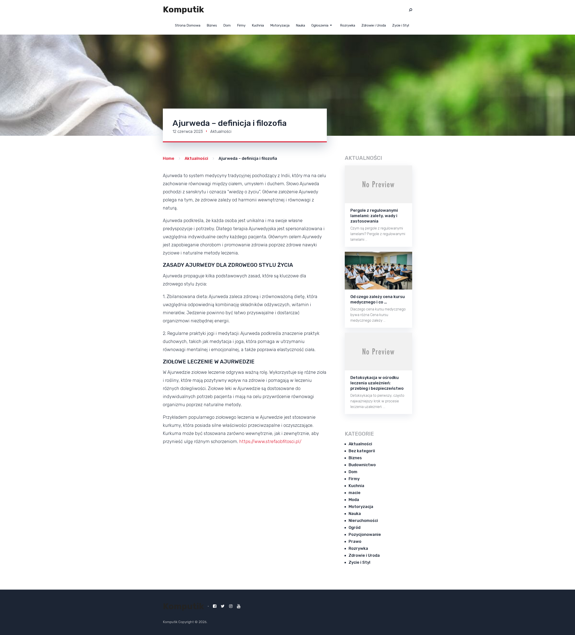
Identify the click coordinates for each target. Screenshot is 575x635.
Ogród (354, 527)
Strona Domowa (187, 25)
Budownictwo (362, 464)
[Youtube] (238, 606)
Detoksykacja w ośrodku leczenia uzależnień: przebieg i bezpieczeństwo (377, 383)
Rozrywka (347, 25)
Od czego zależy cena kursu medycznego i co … (377, 299)
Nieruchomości (363, 520)
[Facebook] (214, 606)
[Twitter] (223, 606)
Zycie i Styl (400, 25)
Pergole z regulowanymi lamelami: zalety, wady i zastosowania (374, 216)
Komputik (183, 9)
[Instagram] (230, 606)
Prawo (355, 541)
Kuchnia (258, 25)
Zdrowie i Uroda (373, 25)
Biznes (212, 25)
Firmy (241, 25)
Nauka (300, 25)
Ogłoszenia (319, 25)
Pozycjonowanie (365, 534)
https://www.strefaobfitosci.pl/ (270, 441)
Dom (227, 25)
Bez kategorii (362, 450)
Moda (354, 499)
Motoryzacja (280, 25)
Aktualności (220, 131)
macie (354, 492)
